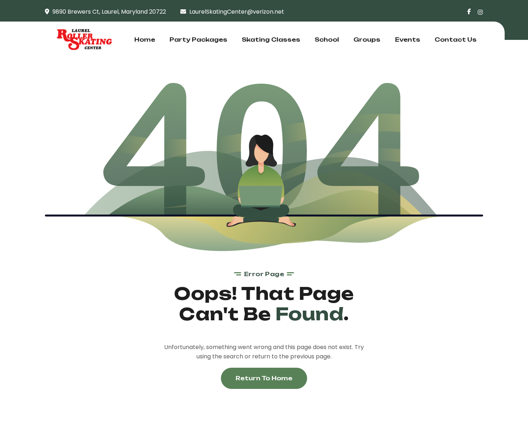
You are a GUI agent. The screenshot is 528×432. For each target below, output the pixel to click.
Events (407, 39)
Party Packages (198, 39)
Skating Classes (271, 39)
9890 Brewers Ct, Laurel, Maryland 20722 (109, 12)
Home (144, 39)
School (327, 39)
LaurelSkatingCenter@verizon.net (236, 12)
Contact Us (456, 39)
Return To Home (264, 378)
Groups (366, 39)
